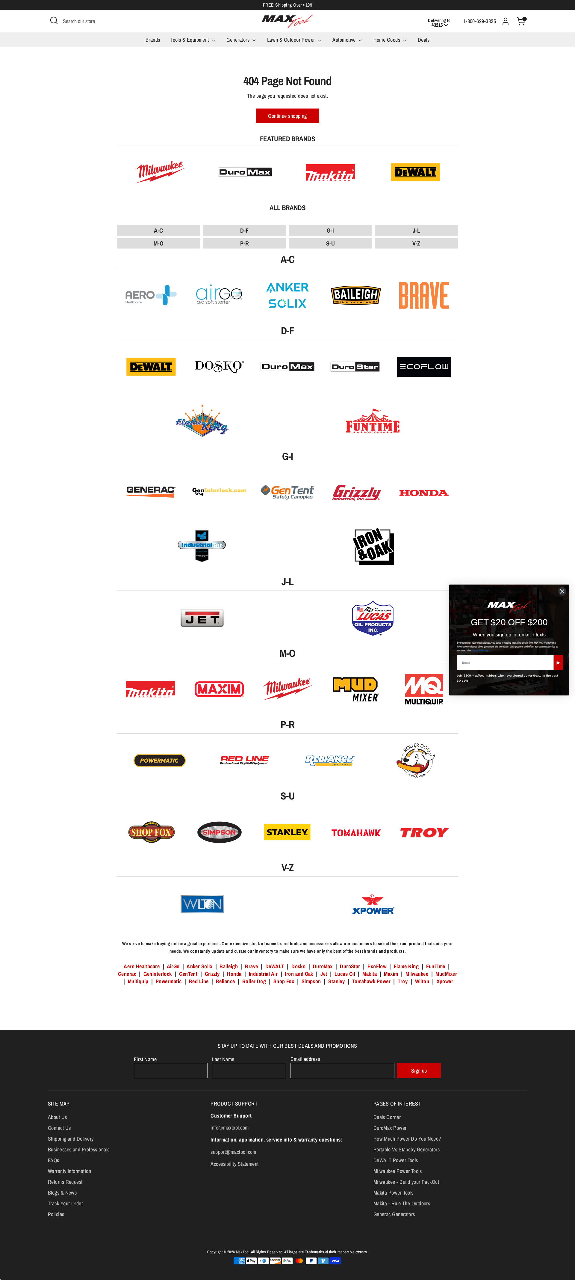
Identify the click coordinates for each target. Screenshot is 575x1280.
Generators (238, 39)
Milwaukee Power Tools (397, 1171)
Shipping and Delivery (70, 1138)
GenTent (189, 974)
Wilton (422, 981)
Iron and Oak (299, 974)
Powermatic (169, 981)
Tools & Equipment (190, 39)
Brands (153, 39)
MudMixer (446, 974)
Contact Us (59, 1128)
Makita (369, 974)
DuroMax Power (390, 1128)
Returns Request (65, 1182)
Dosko (298, 966)
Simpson (311, 981)
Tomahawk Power (371, 981)
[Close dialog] (562, 591)
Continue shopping (287, 116)
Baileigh (229, 966)
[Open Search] (54, 20)
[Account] (506, 21)
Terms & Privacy (480, 650)
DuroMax (323, 966)
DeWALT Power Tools (395, 1160)
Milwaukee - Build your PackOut (406, 1182)
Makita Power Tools (393, 1192)
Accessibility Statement (234, 1164)
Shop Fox (283, 981)
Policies (56, 1214)
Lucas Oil (345, 974)
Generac (127, 974)
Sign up (419, 1070)
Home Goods (387, 39)
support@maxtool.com (233, 1152)
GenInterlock (157, 974)
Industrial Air (263, 974)
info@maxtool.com (230, 1127)
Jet (323, 974)
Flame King (406, 966)
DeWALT (274, 966)
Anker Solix (199, 966)
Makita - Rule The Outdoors (401, 1203)
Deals (423, 39)
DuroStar (350, 966)
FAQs (53, 1160)
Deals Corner (387, 1117)
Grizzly (212, 974)
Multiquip (138, 981)
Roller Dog (254, 981)
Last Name (223, 1059)
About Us (57, 1117)
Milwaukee (416, 974)
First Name (145, 1059)
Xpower (445, 981)
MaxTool (242, 1252)
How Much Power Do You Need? (407, 1138)
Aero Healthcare (142, 966)
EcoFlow (376, 966)
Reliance (225, 981)
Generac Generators (394, 1214)
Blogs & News (62, 1192)
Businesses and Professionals (79, 1149)
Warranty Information (69, 1171)
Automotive (344, 39)
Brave (251, 966)
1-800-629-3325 (479, 21)
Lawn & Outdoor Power (291, 39)
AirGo (173, 966)
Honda (234, 974)
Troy (403, 981)
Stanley (336, 981)
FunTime (435, 966)
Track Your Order (65, 1203)
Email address (305, 1059)
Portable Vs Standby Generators (406, 1149)
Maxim (391, 974)
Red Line (199, 981)
